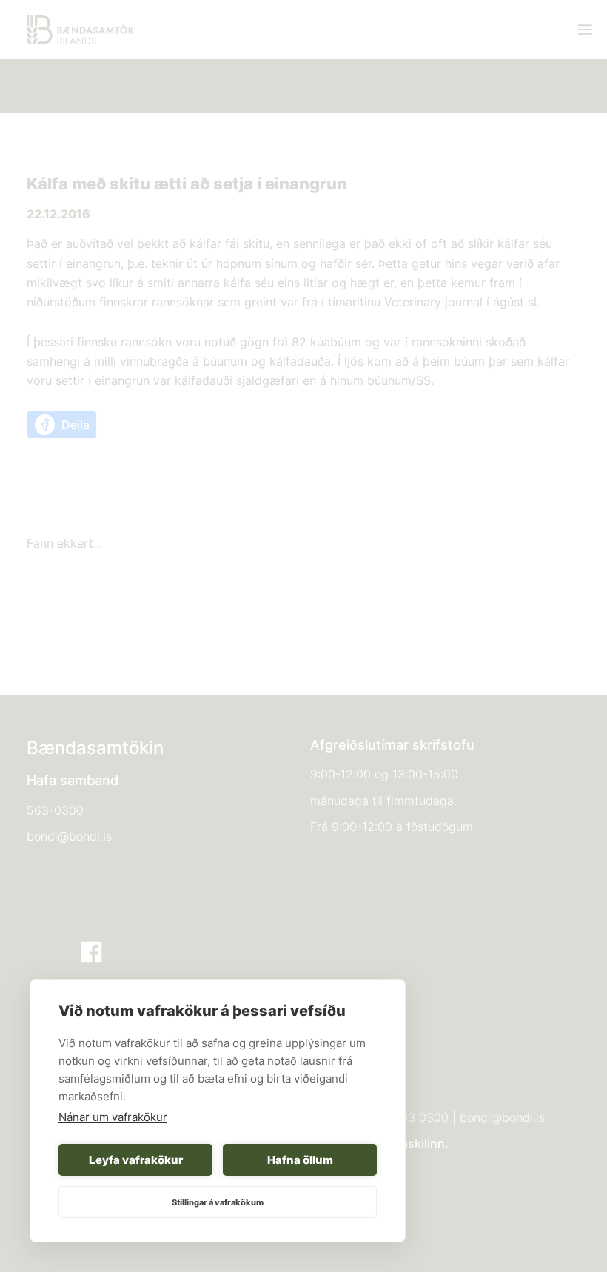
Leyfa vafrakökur (136, 1160)
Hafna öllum (300, 1160)
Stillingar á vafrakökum (218, 1202)
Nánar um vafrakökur (112, 1117)
